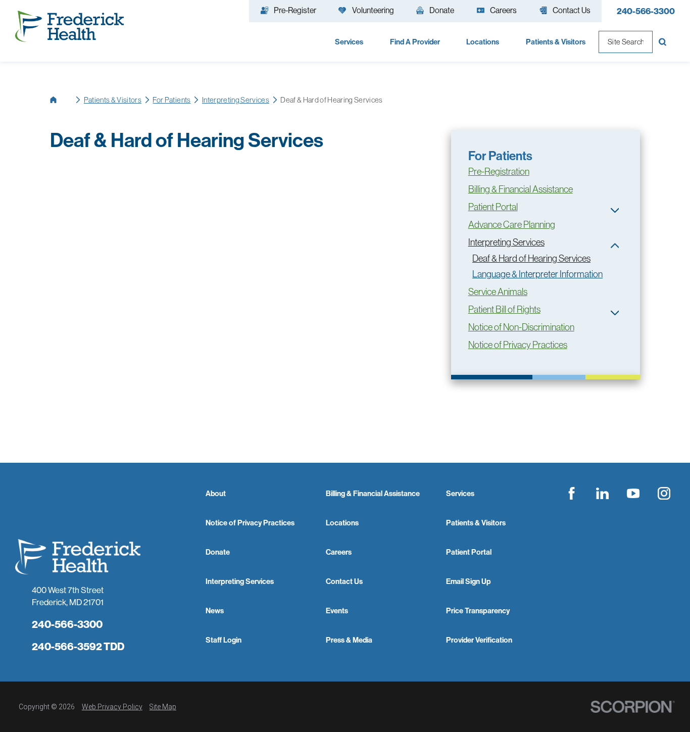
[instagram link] (664, 493)
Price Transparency (478, 610)
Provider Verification (479, 640)
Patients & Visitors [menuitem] (555, 41)
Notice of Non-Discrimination (521, 327)
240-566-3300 (646, 11)
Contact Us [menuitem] (571, 10)
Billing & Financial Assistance (520, 189)
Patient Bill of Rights (504, 309)
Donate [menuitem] (441, 10)
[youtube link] (633, 493)
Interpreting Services (235, 100)
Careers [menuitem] (503, 10)
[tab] (615, 210)
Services (460, 493)
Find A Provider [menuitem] (415, 41)
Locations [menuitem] (482, 41)
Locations (342, 522)
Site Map (163, 707)
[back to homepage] (61, 100)
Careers (339, 552)
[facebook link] (572, 493)
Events (337, 610)
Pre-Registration (498, 171)
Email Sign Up (468, 581)
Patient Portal (493, 207)
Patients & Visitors (112, 100)
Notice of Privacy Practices (517, 345)
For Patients (171, 100)
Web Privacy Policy (112, 707)
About (216, 493)
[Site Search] (664, 42)
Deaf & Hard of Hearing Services (531, 258)
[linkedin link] (603, 493)
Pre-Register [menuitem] (295, 10)
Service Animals (497, 292)
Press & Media (349, 640)
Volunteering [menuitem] (373, 10)
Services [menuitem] (349, 41)
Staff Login (223, 640)
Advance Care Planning (511, 224)
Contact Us (344, 581)
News (215, 610)
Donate (218, 552)
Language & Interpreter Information (537, 274)
